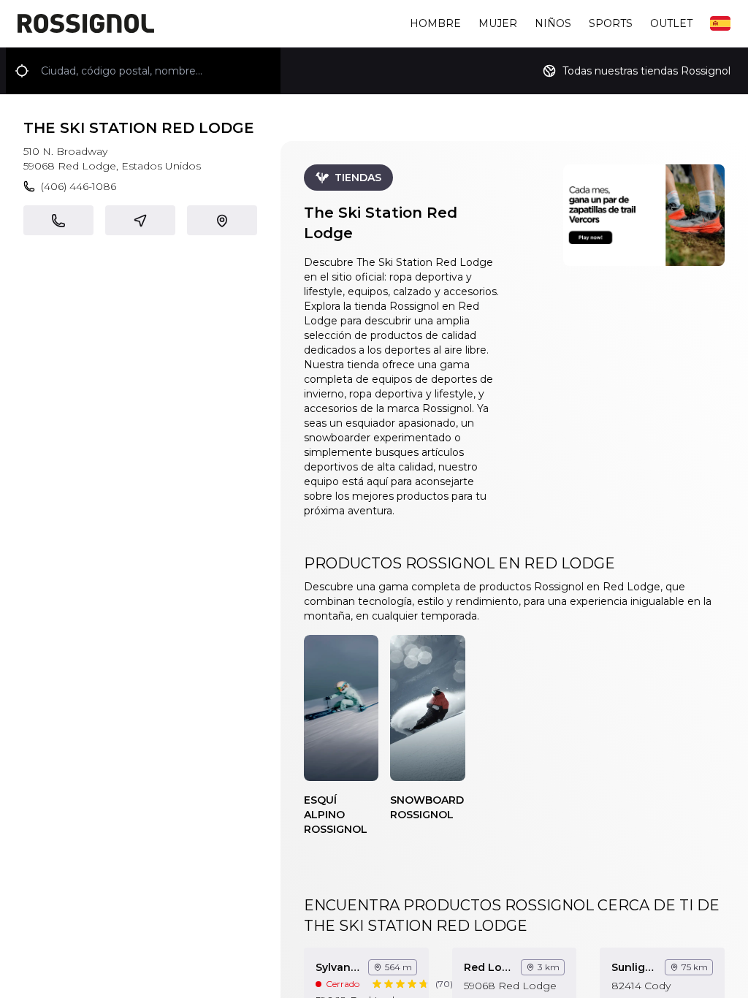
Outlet (671, 23)
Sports (611, 23)
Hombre (435, 23)
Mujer (497, 23)
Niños (553, 23)
